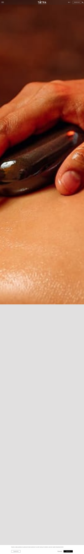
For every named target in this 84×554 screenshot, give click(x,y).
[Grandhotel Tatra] (42, 2)
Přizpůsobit (59, 551)
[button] (2, 2)
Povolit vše (68, 551)
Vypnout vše (15, 551)
